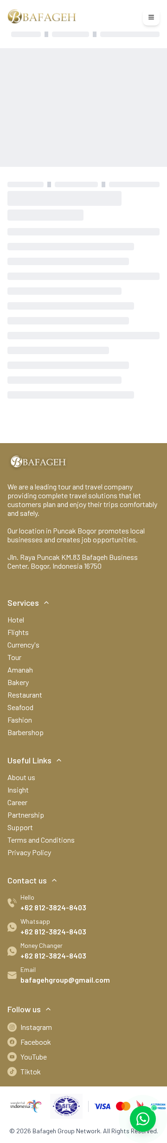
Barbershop (25, 732)
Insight (18, 789)
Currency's (23, 644)
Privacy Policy (29, 852)
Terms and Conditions (41, 839)
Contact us (27, 880)
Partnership (25, 814)
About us (21, 777)
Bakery (18, 682)
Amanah (20, 669)
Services (23, 602)
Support (20, 827)
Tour (14, 657)
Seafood (20, 707)
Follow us (24, 1009)
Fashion (19, 719)
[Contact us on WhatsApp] (143, 1119)
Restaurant (24, 694)
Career (17, 802)
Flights (18, 632)
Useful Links (29, 760)
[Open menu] (151, 17)
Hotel (15, 619)
